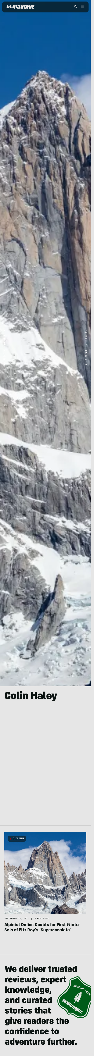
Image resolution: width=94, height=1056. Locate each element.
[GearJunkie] (21, 7)
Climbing (18, 838)
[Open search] (75, 7)
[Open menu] (81, 7)
